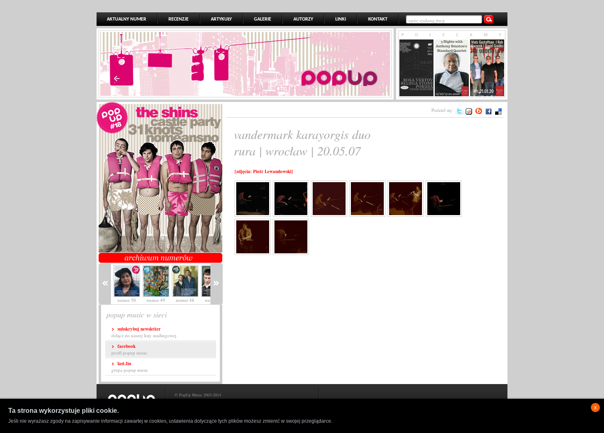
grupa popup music (129, 366)
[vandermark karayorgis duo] (259, 213)
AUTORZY (303, 19)
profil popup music (129, 349)
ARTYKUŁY (221, 19)
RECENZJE (178, 19)
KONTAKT (377, 19)
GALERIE (262, 19)
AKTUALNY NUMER (126, 19)
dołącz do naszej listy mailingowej (143, 332)
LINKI (340, 19)
